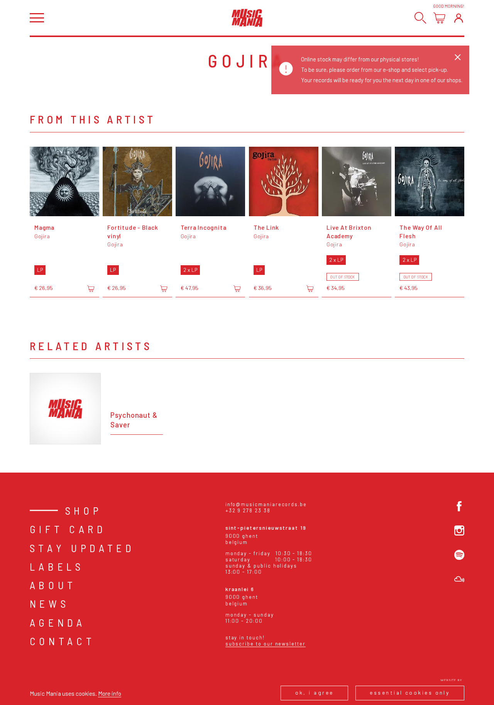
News (49, 603)
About (53, 584)
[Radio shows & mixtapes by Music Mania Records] (459, 579)
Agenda (58, 622)
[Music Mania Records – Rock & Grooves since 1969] (247, 17)
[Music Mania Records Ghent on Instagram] (459, 530)
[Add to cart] (90, 288)
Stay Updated (82, 547)
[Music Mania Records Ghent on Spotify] (459, 555)
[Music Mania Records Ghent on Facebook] (459, 506)
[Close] (458, 57)
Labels (57, 566)
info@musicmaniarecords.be (266, 504)
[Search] (420, 18)
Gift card (68, 529)
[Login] (459, 18)
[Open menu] (37, 18)
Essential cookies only (410, 692)
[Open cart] (439, 18)
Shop (83, 510)
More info (109, 693)
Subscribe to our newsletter (265, 644)
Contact (62, 640)
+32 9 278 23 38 (248, 510)
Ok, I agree (314, 692)
